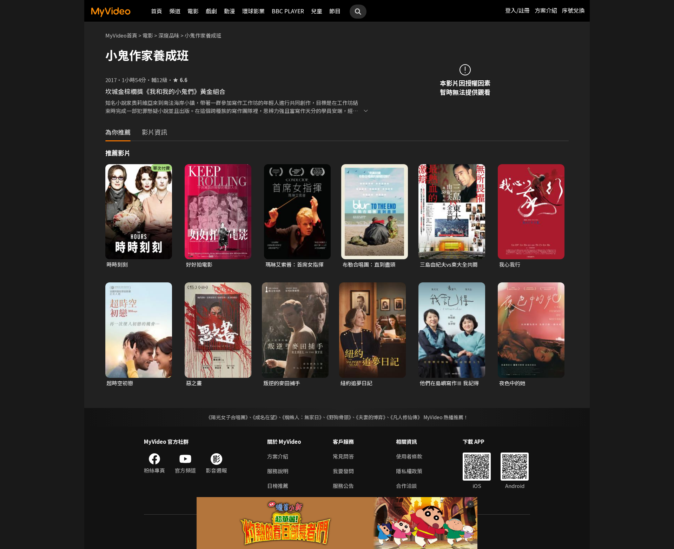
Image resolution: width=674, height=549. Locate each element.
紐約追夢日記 (356, 383)
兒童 (316, 11)
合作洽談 (406, 485)
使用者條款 (409, 456)
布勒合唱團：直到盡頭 (369, 264)
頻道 (174, 11)
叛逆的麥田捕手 (281, 383)
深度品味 (168, 35)
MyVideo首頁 (121, 35)
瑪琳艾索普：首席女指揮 (294, 264)
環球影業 (253, 11)
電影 (193, 11)
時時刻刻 (117, 264)
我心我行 (509, 264)
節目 (335, 11)
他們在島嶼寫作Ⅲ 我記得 (449, 383)
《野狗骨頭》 (338, 417)
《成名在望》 (265, 417)
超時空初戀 (120, 383)
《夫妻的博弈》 (370, 417)
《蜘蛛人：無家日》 (302, 417)
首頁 (156, 11)
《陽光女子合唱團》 (227, 417)
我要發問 (343, 471)
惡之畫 (194, 383)
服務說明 (277, 471)
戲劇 (211, 11)
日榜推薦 (277, 485)
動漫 (229, 11)
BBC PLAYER (288, 11)
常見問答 (343, 456)
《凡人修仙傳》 (406, 417)
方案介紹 (546, 10)
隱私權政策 (409, 471)
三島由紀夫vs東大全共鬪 (449, 264)
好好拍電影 (199, 264)
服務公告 (343, 485)
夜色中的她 (512, 383)
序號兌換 (573, 10)
